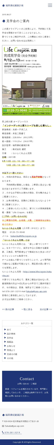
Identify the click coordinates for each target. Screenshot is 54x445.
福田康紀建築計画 (14, 5)
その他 (10, 358)
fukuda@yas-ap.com (36, 291)
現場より (11, 350)
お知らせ (11, 346)
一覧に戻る (27, 309)
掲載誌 (10, 341)
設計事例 (11, 333)
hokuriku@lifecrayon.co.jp (24, 236)
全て (9, 329)
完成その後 (12, 354)
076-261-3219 (12, 432)
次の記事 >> (46, 309)
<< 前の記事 (8, 309)
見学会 (10, 337)
